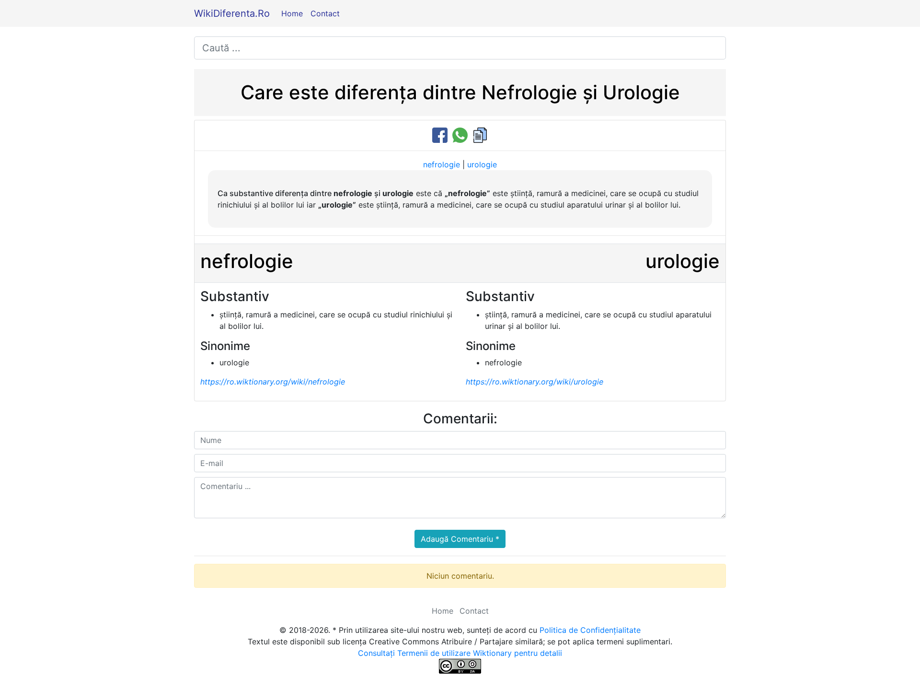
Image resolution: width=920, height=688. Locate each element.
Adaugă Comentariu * (460, 539)
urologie (482, 164)
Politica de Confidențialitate (590, 630)
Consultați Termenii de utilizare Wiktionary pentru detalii (460, 653)
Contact (325, 13)
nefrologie (441, 164)
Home (292, 13)
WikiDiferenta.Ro (232, 13)
